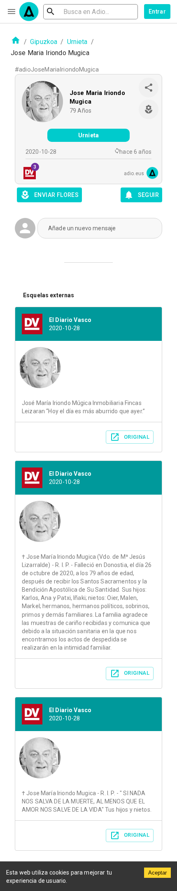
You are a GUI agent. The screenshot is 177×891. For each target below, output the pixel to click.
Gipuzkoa (43, 42)
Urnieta (77, 42)
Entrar (157, 11)
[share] (148, 87)
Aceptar (157, 873)
